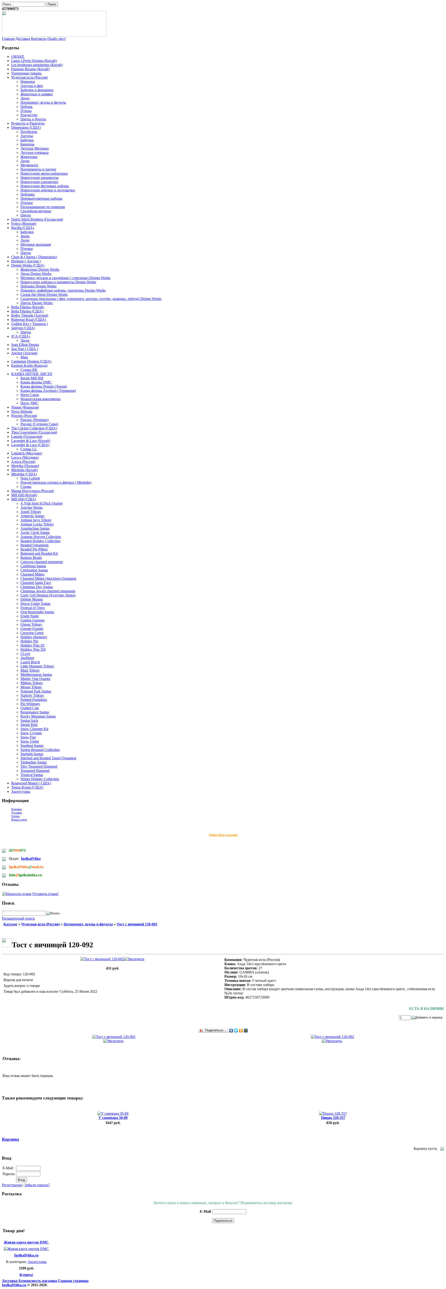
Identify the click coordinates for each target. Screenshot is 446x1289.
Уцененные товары (26, 73)
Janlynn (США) (23, 328)
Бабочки (27, 140)
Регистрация (12, 1185)
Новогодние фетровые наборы (44, 186)
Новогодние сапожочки (39, 182)
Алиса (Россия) (23, 462)
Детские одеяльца (34, 153)
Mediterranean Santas (36, 675)
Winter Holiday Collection (39, 779)
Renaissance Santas (34, 712)
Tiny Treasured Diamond (38, 766)
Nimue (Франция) (25, 407)
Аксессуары (20, 791)
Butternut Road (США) (28, 320)
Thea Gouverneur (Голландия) (34, 432)
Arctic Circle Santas (35, 533)
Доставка (22, 39)
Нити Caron (29, 395)
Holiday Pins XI (32, 645)
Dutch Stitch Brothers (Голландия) (37, 219)
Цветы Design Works (36, 303)
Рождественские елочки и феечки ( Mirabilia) (55, 482)
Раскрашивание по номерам (42, 207)
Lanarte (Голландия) (26, 436)
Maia (24, 357)
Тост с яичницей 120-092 (137, 924)
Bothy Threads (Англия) (29, 315)
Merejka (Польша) (25, 466)
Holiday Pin (29, 641)
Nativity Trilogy (32, 695)
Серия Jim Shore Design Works (44, 294)
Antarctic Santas (32, 516)
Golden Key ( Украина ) (29, 324)
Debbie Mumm (31, 599)
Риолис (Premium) (34, 420)
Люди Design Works (35, 274)
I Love (25, 654)
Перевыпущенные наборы (41, 198)
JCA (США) (20, 336)
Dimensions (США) (26, 127)
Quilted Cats (29, 708)
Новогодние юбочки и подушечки (47, 190)
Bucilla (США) (22, 228)
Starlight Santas (31, 754)
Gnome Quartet (31, 629)
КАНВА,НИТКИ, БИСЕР (31, 374)
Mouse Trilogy (31, 687)
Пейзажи (27, 194)
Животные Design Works (39, 269)
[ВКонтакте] (231, 1031)
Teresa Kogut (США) (27, 787)
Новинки (27, 82)
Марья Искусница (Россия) (32, 491)
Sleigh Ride (29, 725)
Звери (25, 236)
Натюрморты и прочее (38, 169)
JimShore (27, 658)
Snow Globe (29, 741)
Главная (8, 39)
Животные (28, 157)
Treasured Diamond (34, 771)
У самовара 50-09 (113, 1118)
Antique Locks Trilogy (37, 524)
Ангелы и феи (31, 86)
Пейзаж (26, 107)
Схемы (25, 487)
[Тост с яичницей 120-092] (112, 959)
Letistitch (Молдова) (26, 453)
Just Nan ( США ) (24, 349)
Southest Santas (31, 746)
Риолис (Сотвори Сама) (39, 424)
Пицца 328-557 (333, 1118)
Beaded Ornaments (34, 545)
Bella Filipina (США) (27, 311)
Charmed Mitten (32, 574)
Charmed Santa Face (35, 583)
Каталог (10, 924)
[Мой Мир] (245, 1031)
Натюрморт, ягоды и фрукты (43, 102)
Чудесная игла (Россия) (29, 77)
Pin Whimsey (30, 704)
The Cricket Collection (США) (34, 428)
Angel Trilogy (30, 512)
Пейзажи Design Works (38, 286)
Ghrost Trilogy (31, 624)
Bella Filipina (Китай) (27, 307)
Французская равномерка (40, 399)
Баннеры (27, 144)
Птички (26, 203)
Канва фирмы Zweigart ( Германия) (48, 391)
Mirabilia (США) (24, 474)
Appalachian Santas (34, 528)
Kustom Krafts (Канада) (29, 365)
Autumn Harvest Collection (40, 537)
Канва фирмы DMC (36, 382)
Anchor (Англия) (24, 353)
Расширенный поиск (18, 918)
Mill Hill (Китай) (24, 495)
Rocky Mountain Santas (38, 716)
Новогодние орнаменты (39, 178)
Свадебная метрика (35, 211)
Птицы (26, 111)
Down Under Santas (35, 604)
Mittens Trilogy (31, 683)
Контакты (38, 39)
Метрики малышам (35, 244)
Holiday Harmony (33, 637)
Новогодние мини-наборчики (44, 173)
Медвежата (29, 165)
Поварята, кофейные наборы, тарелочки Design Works (63, 290)
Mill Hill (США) (23, 499)
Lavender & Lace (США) (30, 445)
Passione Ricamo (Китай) (30, 69)
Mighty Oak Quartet (35, 679)
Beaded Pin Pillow (34, 549)
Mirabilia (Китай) (24, 470)
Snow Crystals (31, 733)
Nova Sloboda (21, 411)
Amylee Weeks (31, 507)
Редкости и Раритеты (28, 123)
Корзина (10, 1139)
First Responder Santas (37, 612)
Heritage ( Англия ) (26, 261)
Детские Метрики (34, 148)
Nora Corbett (30, 478)
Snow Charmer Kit (34, 729)
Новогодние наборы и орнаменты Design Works (58, 282)
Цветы (25, 215)
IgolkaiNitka (31, 858)
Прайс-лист (56, 39)
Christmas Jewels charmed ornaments (47, 591)
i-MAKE (17, 56)
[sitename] (54, 35)
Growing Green (32, 633)
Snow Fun (28, 737)
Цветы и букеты (33, 119)
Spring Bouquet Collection (40, 750)
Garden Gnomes (32, 620)
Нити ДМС (29, 403)
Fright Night (29, 616)
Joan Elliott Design (25, 345)
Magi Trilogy (30, 670)
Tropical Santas (31, 775)
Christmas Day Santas (36, 587)
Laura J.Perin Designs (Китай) (34, 61)
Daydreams (28, 132)
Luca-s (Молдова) (25, 457)
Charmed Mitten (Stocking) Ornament (48, 578)
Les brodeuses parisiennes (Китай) (36, 65)
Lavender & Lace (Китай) (30, 441)
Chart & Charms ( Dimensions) (34, 257)
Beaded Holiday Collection (40, 541)
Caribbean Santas (33, 566)
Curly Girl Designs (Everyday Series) (47, 595)
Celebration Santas (34, 570)
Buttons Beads (31, 558)
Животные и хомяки (36, 94)
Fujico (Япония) (23, 224)
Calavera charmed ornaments (41, 562)
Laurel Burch (30, 662)
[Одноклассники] (241, 1031)
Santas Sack (29, 720)
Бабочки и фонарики (36, 90)
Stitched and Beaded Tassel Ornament (48, 758)
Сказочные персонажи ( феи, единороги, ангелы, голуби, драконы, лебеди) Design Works (90, 299)
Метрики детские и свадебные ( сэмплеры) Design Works (65, 278)
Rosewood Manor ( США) (31, 783)
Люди (25, 98)
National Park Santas (35, 691)
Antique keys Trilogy (36, 520)
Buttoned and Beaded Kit (39, 553)
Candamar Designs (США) (31, 361)
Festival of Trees (32, 608)
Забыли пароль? (37, 1185)
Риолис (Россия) (24, 416)
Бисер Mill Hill (31, 378)
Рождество (28, 115)
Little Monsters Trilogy (37, 666)
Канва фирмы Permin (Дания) (43, 386)
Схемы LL (28, 449)
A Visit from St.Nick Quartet (41, 503)
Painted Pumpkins (33, 700)
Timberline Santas (33, 762)
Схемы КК (28, 370)
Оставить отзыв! (45, 894)
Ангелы (26, 136)
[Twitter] (236, 1031)
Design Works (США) (27, 265)
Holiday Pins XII (33, 649)
